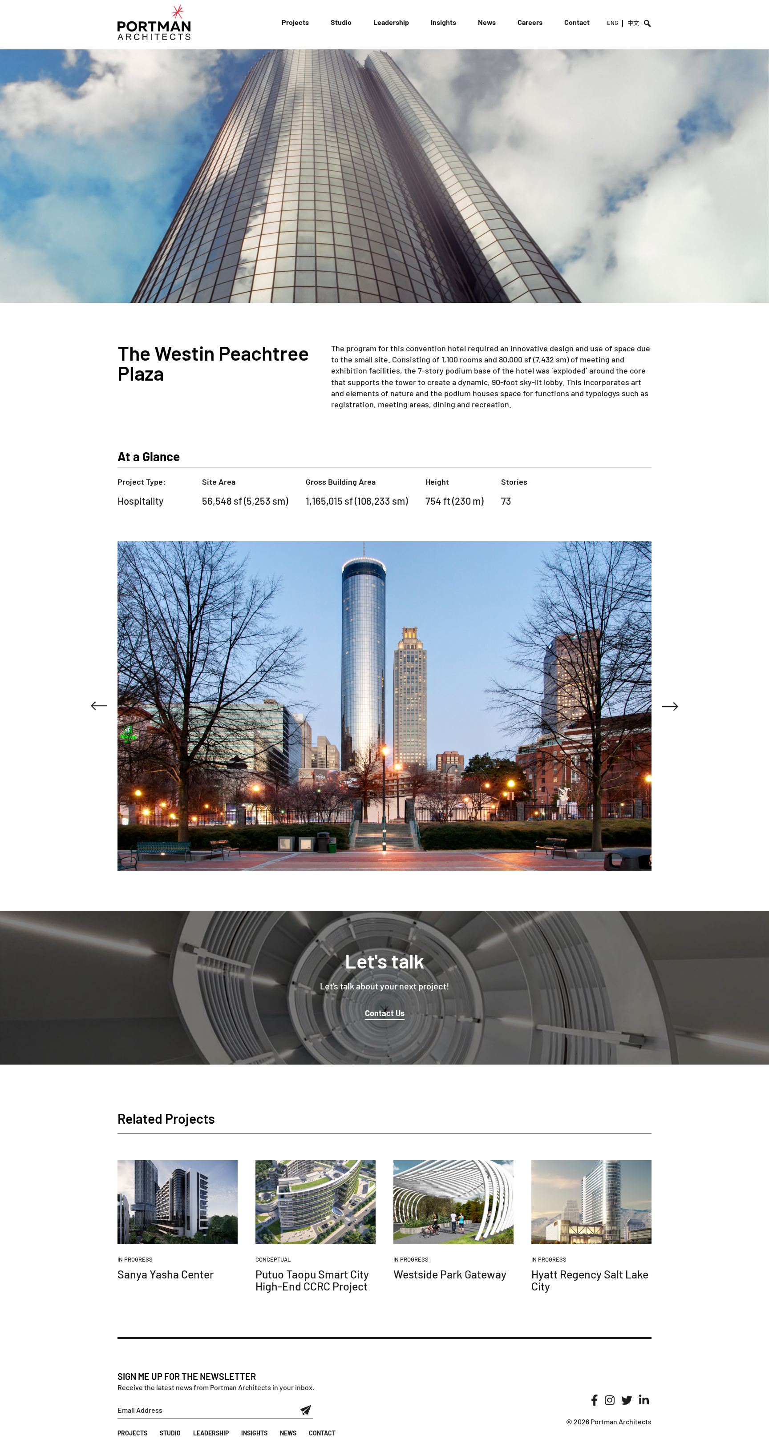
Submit (306, 1410)
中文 (633, 22)
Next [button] (670, 706)
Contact (577, 22)
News (487, 22)
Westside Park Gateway (449, 1274)
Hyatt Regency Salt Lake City (589, 1280)
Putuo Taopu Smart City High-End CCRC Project (312, 1280)
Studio (341, 22)
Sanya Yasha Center (165, 1274)
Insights (443, 22)
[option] (384, 706)
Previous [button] (99, 706)
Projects (295, 22)
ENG (612, 22)
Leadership (391, 22)
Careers (530, 22)
